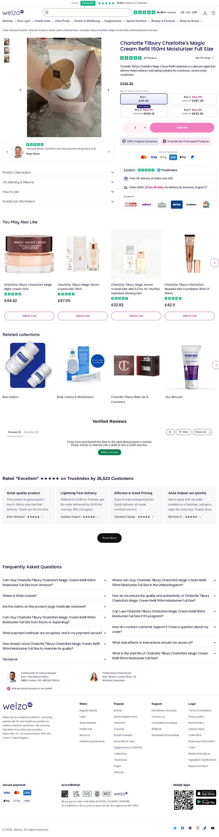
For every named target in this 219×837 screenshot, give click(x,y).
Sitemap (119, 772)
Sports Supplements (125, 716)
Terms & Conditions (200, 710)
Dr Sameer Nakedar (46, 673)
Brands (118, 710)
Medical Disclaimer (199, 753)
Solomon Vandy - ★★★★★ (132, 516)
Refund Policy (196, 723)
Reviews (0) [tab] (14, 432)
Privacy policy (196, 716)
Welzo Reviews (88, 723)
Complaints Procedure (164, 723)
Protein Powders (123, 735)
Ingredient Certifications (202, 760)
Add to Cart (29, 315)
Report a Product (198, 766)
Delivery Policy (197, 729)
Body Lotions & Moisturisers (63, 30)
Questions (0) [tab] (31, 432)
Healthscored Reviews (92, 741)
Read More (109, 537)
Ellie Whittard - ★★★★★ (23, 516)
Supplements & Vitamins (128, 747)
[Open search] (170, 432)
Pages (117, 766)
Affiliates (157, 729)
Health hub (86, 729)
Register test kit (88, 710)
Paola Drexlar (124, 673)
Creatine (119, 729)
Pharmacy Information (202, 741)
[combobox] (87, 12)
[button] (10, 21)
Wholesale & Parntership (165, 735)
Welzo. (18, 829)
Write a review (109, 452)
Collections (120, 753)
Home (6, 30)
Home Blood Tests (124, 741)
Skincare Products (38, 30)
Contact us (158, 716)
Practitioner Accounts (164, 710)
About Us (85, 735)
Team (192, 747)
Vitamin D (119, 723)
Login (83, 716)
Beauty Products (18, 30)
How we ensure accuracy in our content (32, 688)
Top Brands (120, 760)
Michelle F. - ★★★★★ (182, 516)
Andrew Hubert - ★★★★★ (78, 516)
